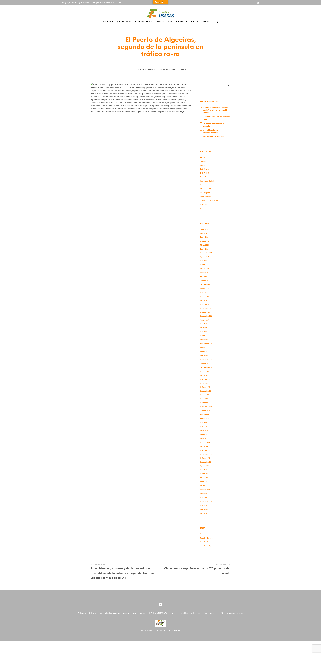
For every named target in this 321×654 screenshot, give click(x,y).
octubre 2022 (205, 280)
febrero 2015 (205, 395)
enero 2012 (204, 509)
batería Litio (204, 169)
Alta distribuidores (144, 22)
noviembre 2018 (206, 359)
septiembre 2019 (206, 344)
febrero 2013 (205, 490)
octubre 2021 (205, 312)
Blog (170, 22)
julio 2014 (203, 423)
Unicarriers (204, 205)
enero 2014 (204, 446)
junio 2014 (204, 426)
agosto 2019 (204, 347)
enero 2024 (204, 249)
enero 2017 (204, 375)
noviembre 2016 (206, 383)
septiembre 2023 (206, 253)
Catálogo (108, 22)
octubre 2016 (205, 387)
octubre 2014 (205, 411)
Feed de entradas (206, 538)
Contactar (181, 22)
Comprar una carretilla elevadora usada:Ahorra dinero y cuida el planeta (215, 110)
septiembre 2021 (206, 316)
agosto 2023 (204, 257)
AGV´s (202, 157)
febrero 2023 (205, 273)
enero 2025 (204, 237)
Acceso (160, 22)
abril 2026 (204, 229)
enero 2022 (204, 300)
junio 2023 (204, 265)
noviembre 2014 (206, 407)
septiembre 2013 (206, 462)
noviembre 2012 (206, 501)
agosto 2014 (204, 419)
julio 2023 (203, 261)
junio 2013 (204, 474)
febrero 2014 (205, 442)
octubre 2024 (205, 241)
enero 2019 (204, 355)
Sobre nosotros (205, 197)
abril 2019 (203, 351)
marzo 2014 (204, 438)
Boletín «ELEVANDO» (200, 22)
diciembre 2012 (205, 497)
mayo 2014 (204, 430)
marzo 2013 (204, 486)
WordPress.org (205, 546)
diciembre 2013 (205, 450)
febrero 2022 (205, 296)
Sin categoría (205, 193)
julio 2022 (203, 292)
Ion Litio (203, 185)
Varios (183, 70)
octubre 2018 (205, 363)
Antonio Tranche (146, 70)
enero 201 (203, 513)
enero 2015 (204, 399)
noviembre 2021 (206, 308)
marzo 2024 (204, 245)
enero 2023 (204, 276)
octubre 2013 (205, 458)
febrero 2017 (205, 371)
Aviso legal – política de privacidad (186, 613)
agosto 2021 (204, 320)
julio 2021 (203, 324)
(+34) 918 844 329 (85, 3)
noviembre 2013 (206, 454)
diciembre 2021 (205, 304)
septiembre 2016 (206, 391)
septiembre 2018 (206, 367)
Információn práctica (207, 181)
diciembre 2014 (205, 403)
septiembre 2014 (206, 415)
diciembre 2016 (205, 379)
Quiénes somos (124, 22)
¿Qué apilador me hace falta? (214, 137)
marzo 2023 (204, 269)
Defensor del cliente (234, 613)
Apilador (203, 161)
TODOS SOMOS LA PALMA (209, 201)
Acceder (203, 534)
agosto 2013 (204, 466)
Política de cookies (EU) (213, 613)
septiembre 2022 (206, 284)
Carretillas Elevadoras (208, 177)
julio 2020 (203, 332)
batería (202, 165)
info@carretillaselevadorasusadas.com (107, 3)
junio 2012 (204, 505)
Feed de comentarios (208, 542)
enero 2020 (204, 340)
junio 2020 (204, 336)
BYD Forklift (204, 173)
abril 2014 (203, 434)
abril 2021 (203, 328)
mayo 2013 (204, 478)
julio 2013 (203, 470)
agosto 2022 (204, 288)
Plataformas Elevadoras (208, 189)
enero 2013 (204, 494)
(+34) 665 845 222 (71, 3)
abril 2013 (203, 482)
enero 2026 (204, 233)
